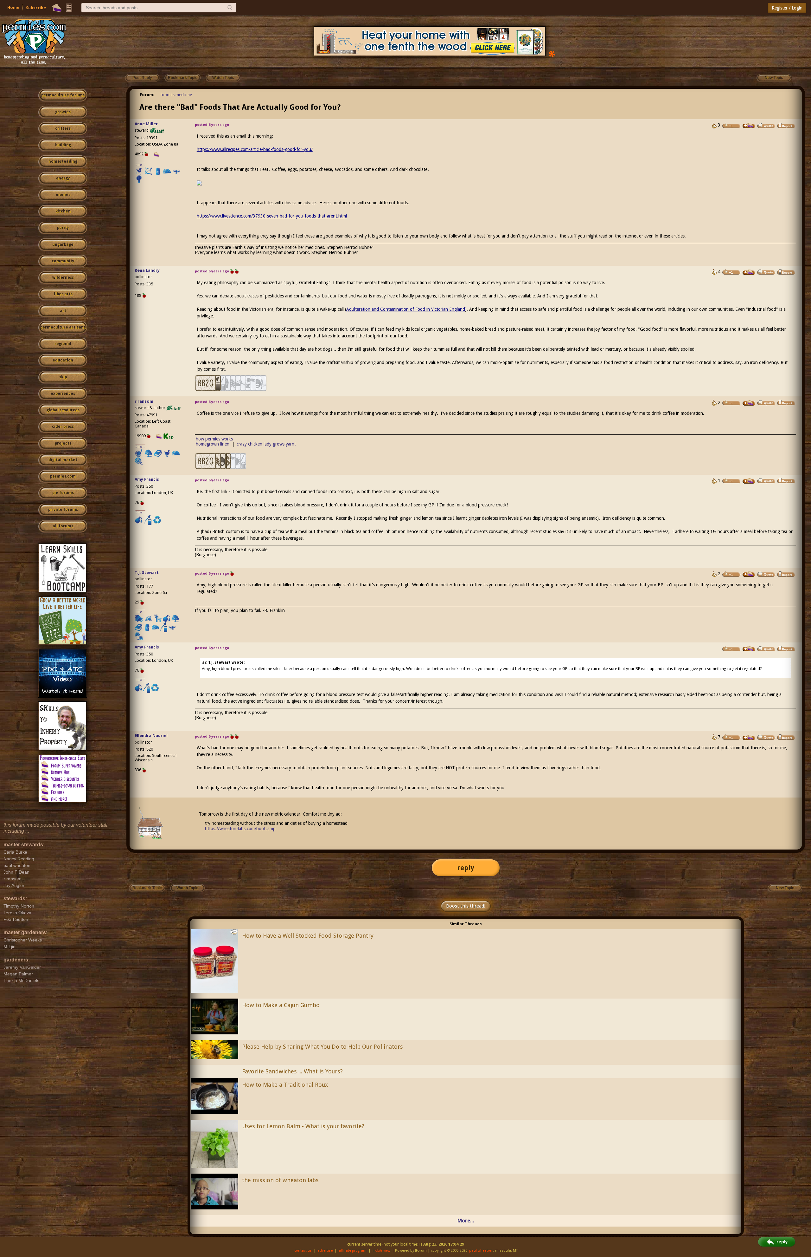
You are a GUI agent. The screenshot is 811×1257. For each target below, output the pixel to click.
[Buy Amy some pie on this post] (749, 481)
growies (63, 112)
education (63, 360)
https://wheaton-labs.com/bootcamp (240, 828)
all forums (63, 526)
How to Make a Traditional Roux (285, 1084)
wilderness (63, 277)
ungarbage (62, 244)
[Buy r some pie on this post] (749, 403)
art (63, 311)
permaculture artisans (63, 327)
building (63, 145)
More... (465, 1221)
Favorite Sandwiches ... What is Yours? (292, 1071)
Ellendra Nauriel (151, 735)
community (63, 261)
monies (63, 194)
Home (13, 7)
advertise (325, 1250)
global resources (63, 410)
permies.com (63, 476)
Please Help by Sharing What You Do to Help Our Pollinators (322, 1046)
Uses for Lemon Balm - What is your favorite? (303, 1126)
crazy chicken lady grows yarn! (266, 443)
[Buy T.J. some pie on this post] (749, 574)
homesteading (62, 161)
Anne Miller (146, 123)
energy (63, 178)
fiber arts (63, 294)
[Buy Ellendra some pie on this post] (749, 737)
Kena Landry (147, 270)
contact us (303, 1250)
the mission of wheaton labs (280, 1180)
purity (63, 227)
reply (465, 868)
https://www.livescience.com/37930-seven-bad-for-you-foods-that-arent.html (272, 215)
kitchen (63, 211)
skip (63, 377)
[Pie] (57, 7)
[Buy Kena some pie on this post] (749, 272)
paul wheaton (480, 1250)
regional (62, 344)
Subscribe (36, 7)
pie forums (63, 493)
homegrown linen (212, 443)
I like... (140, 164)
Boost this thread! (465, 906)
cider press (63, 426)
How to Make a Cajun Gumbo (281, 1005)
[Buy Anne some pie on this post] (749, 125)
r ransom (144, 401)
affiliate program (353, 1250)
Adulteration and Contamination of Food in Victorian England (405, 309)
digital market (62, 460)
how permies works (214, 438)
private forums (63, 509)
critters (63, 128)
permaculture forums (63, 95)
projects (63, 443)
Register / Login (787, 7)
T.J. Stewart (147, 572)
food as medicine (176, 94)
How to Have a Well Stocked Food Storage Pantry (308, 935)
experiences (63, 393)
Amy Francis (147, 479)
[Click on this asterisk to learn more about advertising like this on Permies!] (552, 53)
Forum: (147, 94)
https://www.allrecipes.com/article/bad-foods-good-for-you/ (255, 149)
